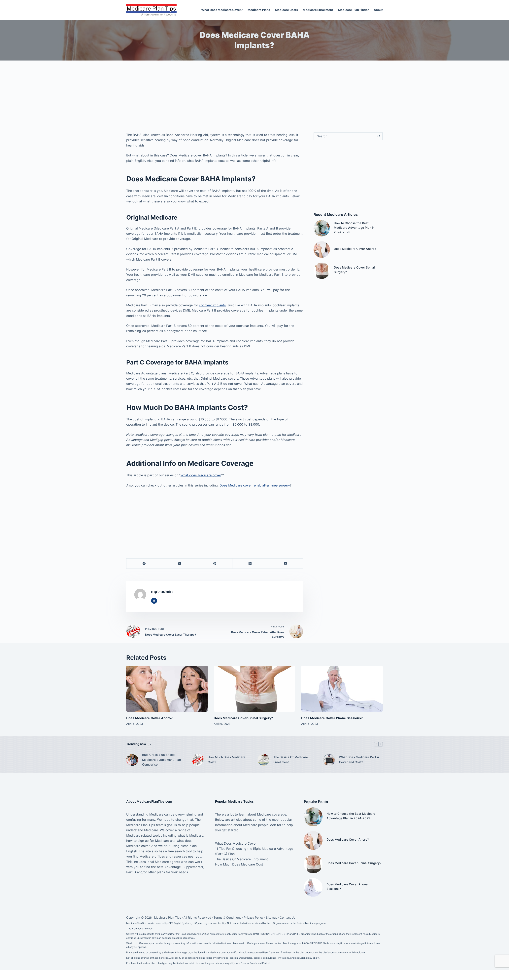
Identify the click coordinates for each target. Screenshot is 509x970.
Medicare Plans (259, 10)
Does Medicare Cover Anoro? (355, 249)
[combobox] (344, 136)
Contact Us (287, 917)
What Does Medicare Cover (236, 843)
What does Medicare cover (201, 475)
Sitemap (271, 917)
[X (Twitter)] (179, 564)
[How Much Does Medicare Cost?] (198, 760)
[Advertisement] (254, 98)
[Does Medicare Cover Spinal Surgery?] (322, 271)
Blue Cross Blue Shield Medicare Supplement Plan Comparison (161, 760)
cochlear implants (212, 305)
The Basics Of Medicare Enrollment (290, 759)
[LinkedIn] (250, 564)
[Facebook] (144, 564)
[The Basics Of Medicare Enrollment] (263, 760)
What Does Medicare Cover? (222, 10)
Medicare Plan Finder (353, 10)
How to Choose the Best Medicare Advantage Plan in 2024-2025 (354, 227)
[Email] (285, 564)
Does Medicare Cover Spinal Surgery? (243, 718)
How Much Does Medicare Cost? (226, 759)
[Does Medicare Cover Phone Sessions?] (342, 689)
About (378, 10)
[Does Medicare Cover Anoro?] (322, 249)
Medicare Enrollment (318, 10)
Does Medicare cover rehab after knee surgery (255, 485)
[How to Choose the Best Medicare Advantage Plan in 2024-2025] (322, 228)
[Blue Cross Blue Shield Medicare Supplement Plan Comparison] (132, 760)
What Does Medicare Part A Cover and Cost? (359, 759)
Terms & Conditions (227, 917)
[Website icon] (154, 601)
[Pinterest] (215, 564)
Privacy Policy (253, 917)
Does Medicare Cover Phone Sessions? (332, 718)
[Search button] (378, 136)
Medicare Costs (286, 10)
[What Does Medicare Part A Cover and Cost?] (329, 760)
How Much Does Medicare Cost (239, 864)
